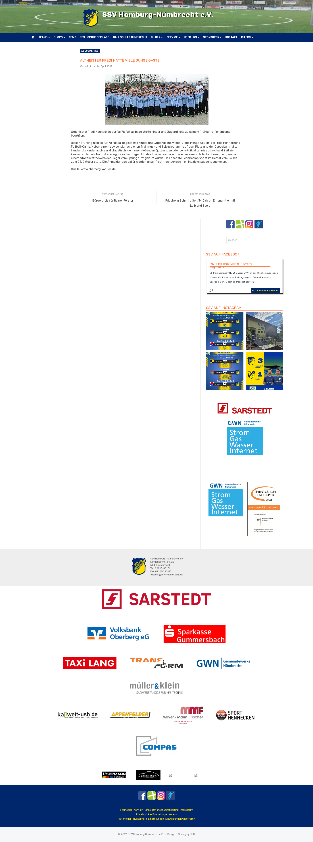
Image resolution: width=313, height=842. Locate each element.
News (72, 37)
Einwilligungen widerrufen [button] (180, 818)
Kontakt (231, 37)
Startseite (126, 809)
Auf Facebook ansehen (265, 290)
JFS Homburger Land (94, 37)
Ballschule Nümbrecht (130, 37)
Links (148, 809)
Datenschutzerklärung (165, 809)
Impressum (186, 809)
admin (88, 66)
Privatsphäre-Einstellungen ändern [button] (156, 814)
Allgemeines (90, 51)
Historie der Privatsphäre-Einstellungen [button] (141, 818)
